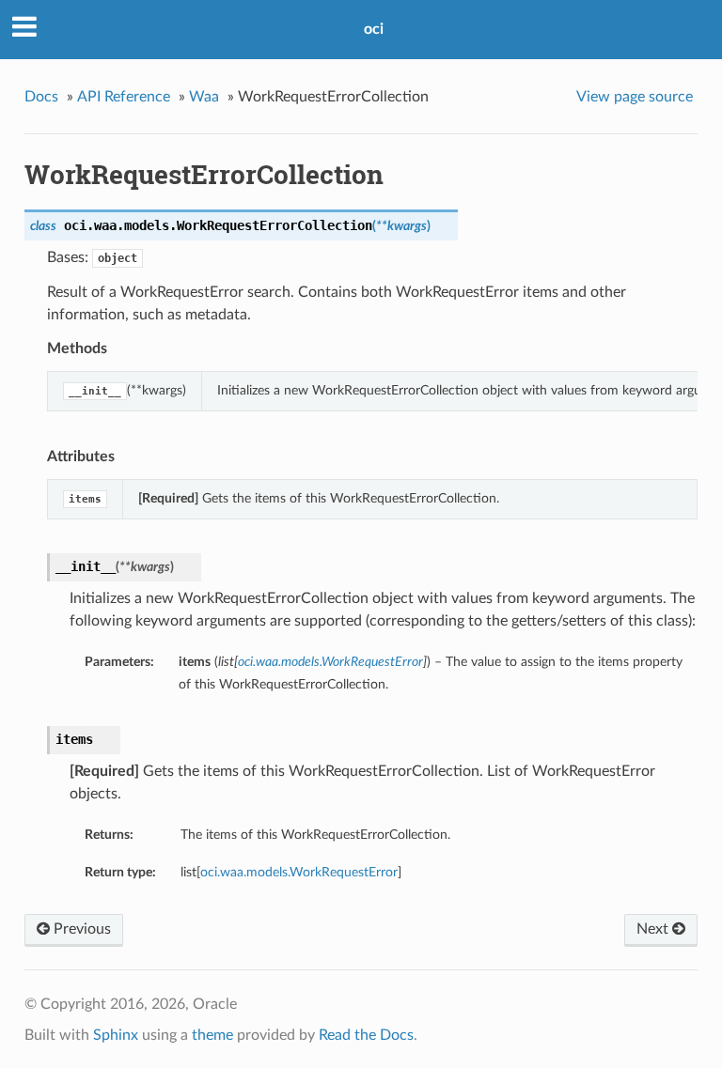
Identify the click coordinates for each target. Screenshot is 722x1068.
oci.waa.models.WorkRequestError (299, 872)
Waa (204, 96)
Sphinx (115, 1035)
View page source (634, 96)
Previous (80, 928)
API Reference (123, 96)
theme (212, 1035)
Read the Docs (366, 1035)
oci (374, 29)
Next (654, 928)
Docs (41, 96)
